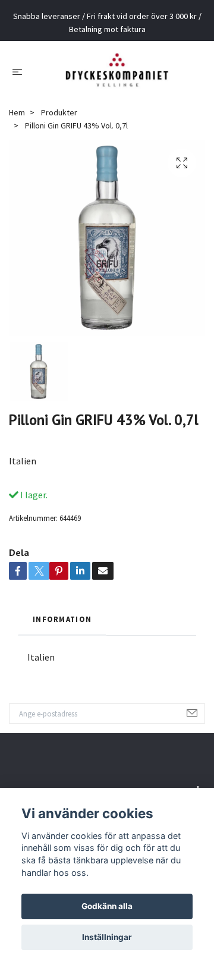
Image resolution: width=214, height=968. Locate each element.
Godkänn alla (107, 906)
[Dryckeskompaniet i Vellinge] (117, 75)
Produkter (59, 121)
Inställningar (107, 937)
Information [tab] (62, 627)
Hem (17, 121)
